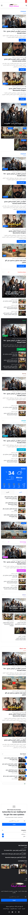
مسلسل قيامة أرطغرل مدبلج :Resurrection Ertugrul (17, 89)
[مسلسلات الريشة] (14, 5)
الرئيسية (23, 908)
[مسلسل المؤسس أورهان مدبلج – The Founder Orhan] (14, 115)
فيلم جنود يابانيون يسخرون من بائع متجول (17, 1)
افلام (25, 128)
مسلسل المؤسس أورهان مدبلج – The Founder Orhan (14, 32)
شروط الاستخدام (6, 908)
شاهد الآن (22, 40)
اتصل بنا (19, 908)
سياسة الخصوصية (13, 908)
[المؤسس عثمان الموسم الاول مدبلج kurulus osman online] (20, 144)
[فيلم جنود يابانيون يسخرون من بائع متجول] (20, 132)
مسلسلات (24, 104)
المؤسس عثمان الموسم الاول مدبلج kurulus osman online (15, 60)
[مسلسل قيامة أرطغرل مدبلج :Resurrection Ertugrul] (7, 132)
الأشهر (20, 492)
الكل (8, 272)
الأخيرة (7, 492)
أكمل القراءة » (21, 182)
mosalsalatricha (22, 29)
